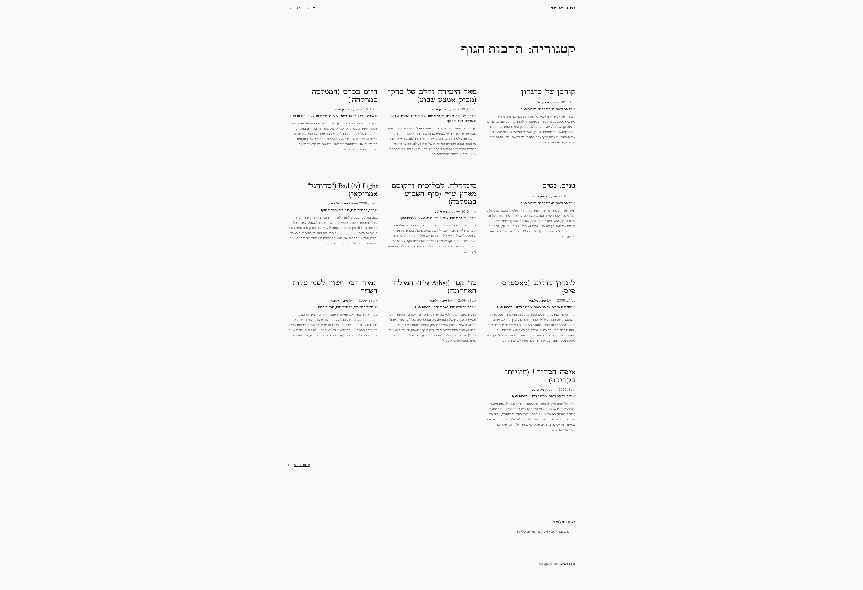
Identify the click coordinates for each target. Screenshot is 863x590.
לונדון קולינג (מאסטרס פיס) (538, 287)
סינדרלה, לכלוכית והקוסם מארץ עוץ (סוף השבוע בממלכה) (434, 194)
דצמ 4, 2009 (368, 203)
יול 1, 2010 (567, 102)
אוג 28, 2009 (368, 300)
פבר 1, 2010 (369, 109)
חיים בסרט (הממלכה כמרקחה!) (345, 96)
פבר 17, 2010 (467, 109)
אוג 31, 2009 (467, 300)
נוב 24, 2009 (566, 300)
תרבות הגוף (528, 109)
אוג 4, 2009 (566, 389)
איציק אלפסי (540, 102)
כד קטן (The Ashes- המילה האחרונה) (435, 287)
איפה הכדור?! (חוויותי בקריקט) (540, 376)
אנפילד (369, 116)
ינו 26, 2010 (566, 196)
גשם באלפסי (563, 7)
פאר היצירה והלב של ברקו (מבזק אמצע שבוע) (432, 96)
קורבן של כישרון (548, 92)
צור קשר (294, 8)
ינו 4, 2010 (468, 211)
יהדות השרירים (456, 116)
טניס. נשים (558, 186)
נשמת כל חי (546, 109)
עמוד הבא (299, 465)
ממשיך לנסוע (523, 307)
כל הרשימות (564, 109)
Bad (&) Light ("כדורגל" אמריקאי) (342, 190)
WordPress (567, 564)
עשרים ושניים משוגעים (322, 116)
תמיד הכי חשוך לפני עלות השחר (335, 287)
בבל (470, 116)
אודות (310, 8)
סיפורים (344, 210)
